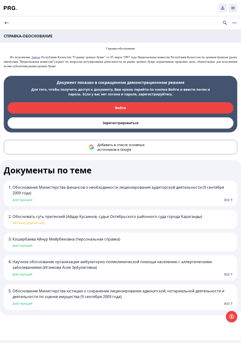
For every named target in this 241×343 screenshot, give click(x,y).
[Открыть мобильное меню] (233, 8)
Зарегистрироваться (120, 123)
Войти (120, 108)
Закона (35, 57)
